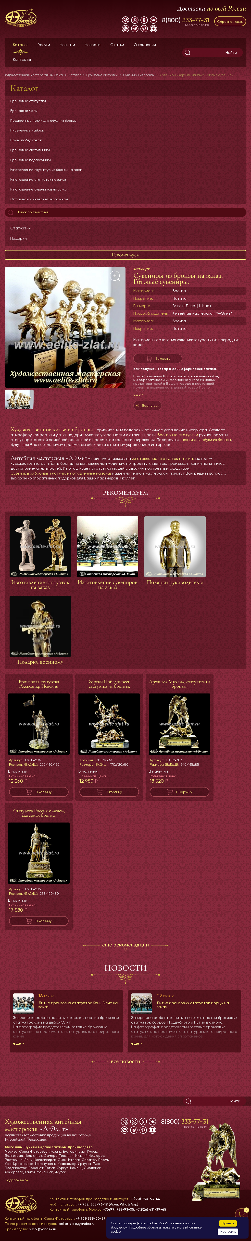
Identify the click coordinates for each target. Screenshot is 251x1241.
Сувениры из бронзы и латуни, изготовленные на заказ (61, 473)
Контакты (22, 59)
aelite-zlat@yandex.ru (77, 1224)
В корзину (43, 792)
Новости (92, 44)
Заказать (162, 358)
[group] (65, 327)
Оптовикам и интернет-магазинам (39, 199)
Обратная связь (230, 22)
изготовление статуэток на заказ (163, 458)
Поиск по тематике (32, 212)
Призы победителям (26, 140)
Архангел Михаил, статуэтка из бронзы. (179, 684)
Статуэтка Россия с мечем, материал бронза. (39, 813)
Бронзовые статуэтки (28, 101)
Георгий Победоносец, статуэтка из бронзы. (109, 684)
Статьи (117, 44)
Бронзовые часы (24, 111)
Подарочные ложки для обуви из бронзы (43, 120)
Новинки (67, 44)
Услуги (44, 44)
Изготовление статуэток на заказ (38, 179)
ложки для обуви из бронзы (206, 439)
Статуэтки (20, 228)
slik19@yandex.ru (42, 1229)
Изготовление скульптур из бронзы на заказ (46, 170)
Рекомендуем (125, 254)
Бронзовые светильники (30, 150)
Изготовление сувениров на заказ (38, 189)
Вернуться (150, 405)
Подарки (18, 238)
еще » (138, 394)
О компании (145, 44)
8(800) (185, 20)
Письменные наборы (27, 130)
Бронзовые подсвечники (30, 160)
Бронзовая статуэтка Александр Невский (39, 684)
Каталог (20, 44)
